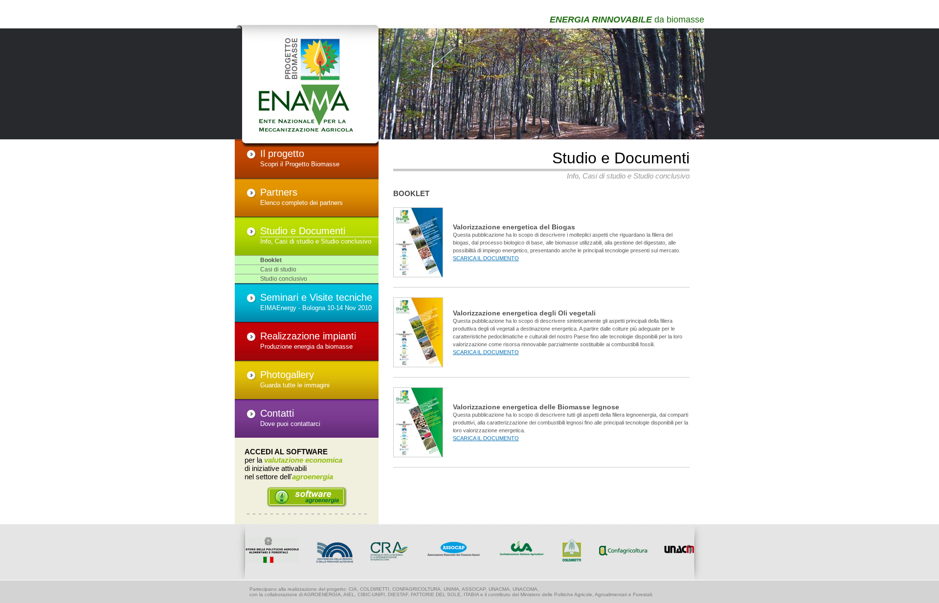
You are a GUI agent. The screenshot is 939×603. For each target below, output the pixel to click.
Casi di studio (278, 269)
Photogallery (287, 374)
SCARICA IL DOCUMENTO (486, 258)
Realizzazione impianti (308, 336)
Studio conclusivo (283, 278)
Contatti (277, 413)
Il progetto (282, 153)
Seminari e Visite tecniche (316, 297)
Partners (278, 192)
